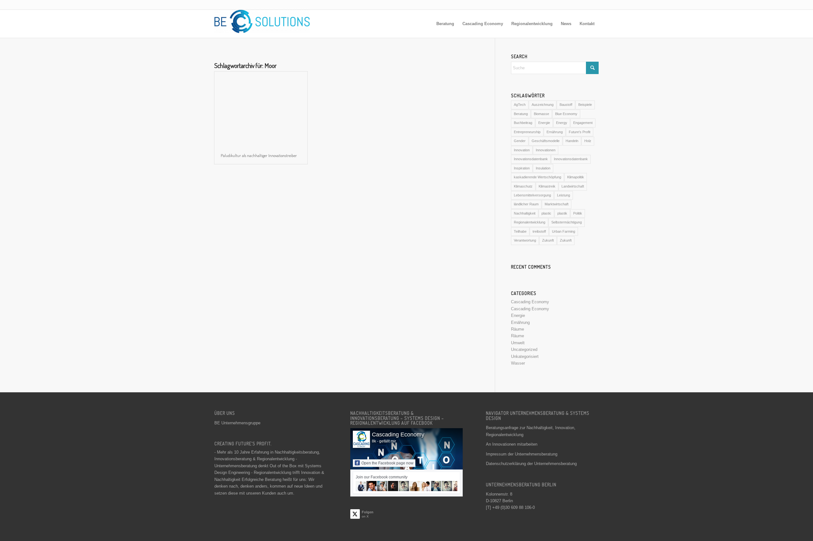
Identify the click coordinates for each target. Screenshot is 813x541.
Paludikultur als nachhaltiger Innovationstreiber (259, 155)
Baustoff (566, 104)
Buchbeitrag (523, 123)
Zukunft (548, 240)
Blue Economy (566, 114)
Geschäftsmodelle (546, 141)
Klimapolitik (575, 177)
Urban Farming (563, 231)
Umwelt (518, 342)
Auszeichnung (543, 104)
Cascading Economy (530, 301)
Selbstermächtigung (566, 222)
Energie (544, 123)
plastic (546, 213)
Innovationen (545, 150)
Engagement (583, 123)
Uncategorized (524, 349)
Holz (587, 141)
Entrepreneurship (527, 132)
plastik (562, 213)
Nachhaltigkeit (524, 213)
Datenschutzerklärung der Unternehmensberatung (531, 463)
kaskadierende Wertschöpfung (537, 177)
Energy (561, 123)
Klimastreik (547, 186)
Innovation (522, 150)
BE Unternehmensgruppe (237, 423)
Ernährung (555, 132)
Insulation (543, 168)
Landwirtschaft (572, 186)
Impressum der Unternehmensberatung (521, 454)
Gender (520, 141)
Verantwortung (525, 240)
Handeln (572, 141)
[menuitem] (445, 24)
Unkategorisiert (525, 356)
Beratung (521, 114)
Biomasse (541, 114)
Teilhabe (520, 231)
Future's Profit (579, 132)
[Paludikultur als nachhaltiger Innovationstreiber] (260, 109)
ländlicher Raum (526, 204)
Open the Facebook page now (387, 463)
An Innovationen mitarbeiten (511, 444)
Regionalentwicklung (529, 222)
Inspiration (522, 168)
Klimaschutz (523, 186)
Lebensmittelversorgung (532, 195)
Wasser (518, 363)
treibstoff (539, 231)
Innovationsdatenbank (531, 159)
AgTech (520, 104)
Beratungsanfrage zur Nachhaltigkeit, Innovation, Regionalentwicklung (530, 431)
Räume (517, 329)
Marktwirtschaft (556, 204)
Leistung (563, 195)
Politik (577, 213)
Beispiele (585, 104)
